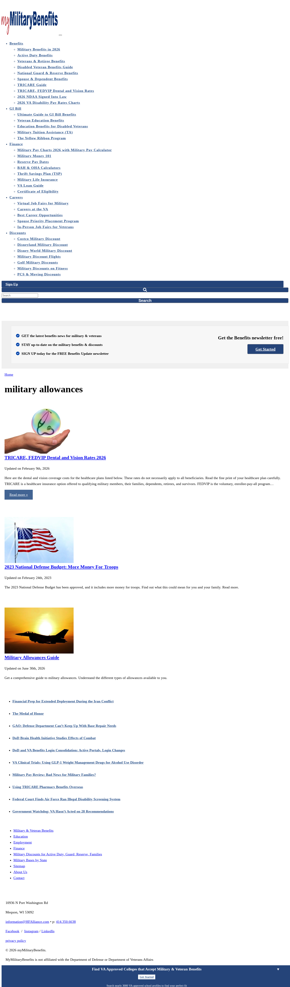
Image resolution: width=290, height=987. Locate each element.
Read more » (18, 495)
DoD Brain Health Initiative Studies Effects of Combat (54, 738)
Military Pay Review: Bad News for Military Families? (54, 775)
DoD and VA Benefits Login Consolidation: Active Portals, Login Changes (68, 750)
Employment (22, 842)
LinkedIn (47, 931)
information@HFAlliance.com (27, 922)
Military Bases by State (30, 860)
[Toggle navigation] (60, 35)
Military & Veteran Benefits (33, 830)
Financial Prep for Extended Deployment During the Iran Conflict (63, 701)
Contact (18, 878)
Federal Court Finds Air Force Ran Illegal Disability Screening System (66, 799)
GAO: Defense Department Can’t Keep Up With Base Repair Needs (64, 726)
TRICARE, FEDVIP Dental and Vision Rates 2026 (55, 457)
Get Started (265, 349)
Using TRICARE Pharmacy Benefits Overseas (47, 787)
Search (145, 300)
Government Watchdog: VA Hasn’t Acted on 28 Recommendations (63, 811)
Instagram (31, 931)
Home (9, 374)
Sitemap (19, 866)
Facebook (12, 931)
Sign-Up (12, 284)
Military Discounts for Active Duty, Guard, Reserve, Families (57, 854)
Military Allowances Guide (32, 657)
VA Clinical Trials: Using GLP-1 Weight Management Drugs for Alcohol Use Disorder (78, 762)
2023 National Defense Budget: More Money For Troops (61, 566)
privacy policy (16, 941)
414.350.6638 (66, 922)
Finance (19, 848)
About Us (20, 872)
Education (20, 836)
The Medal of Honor (28, 713)
